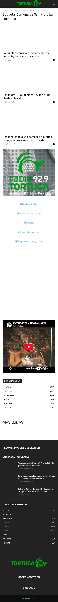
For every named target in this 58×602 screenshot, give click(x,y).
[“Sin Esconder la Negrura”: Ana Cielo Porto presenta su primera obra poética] (9, 466)
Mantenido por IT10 (29, 599)
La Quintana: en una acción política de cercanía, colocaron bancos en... (26, 54)
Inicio (5, 10)
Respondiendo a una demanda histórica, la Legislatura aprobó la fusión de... (27, 138)
